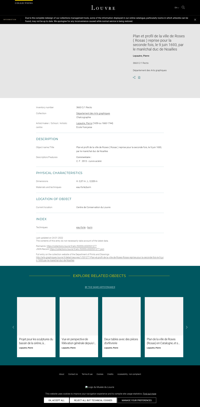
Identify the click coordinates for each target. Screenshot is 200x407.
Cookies (100, 374)
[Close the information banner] (195, 19)
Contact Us (73, 374)
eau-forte (81, 227)
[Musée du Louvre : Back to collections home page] (103, 7)
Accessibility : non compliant (129, 374)
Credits (110, 374)
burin (89, 227)
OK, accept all (56, 400)
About (61, 374)
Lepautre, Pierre (141, 55)
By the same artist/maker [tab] (100, 287)
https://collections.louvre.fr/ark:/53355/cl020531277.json (77, 249)
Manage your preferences (137, 400)
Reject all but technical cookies (93, 400)
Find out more (149, 393)
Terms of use (87, 374)
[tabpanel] (100, 327)
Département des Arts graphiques (93, 113)
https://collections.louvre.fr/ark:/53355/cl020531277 (72, 246)
